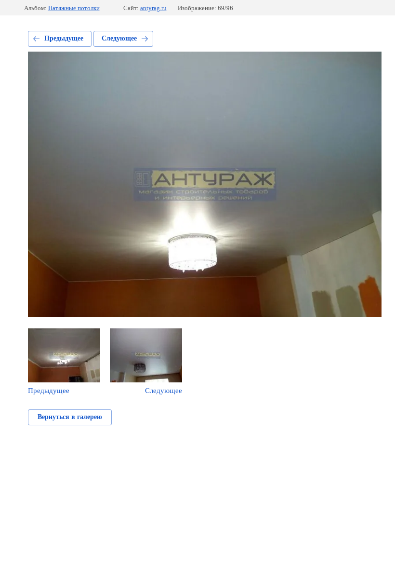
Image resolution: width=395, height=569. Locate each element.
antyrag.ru (153, 8)
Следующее (119, 38)
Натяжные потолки (74, 8)
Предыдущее (63, 38)
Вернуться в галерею (70, 416)
